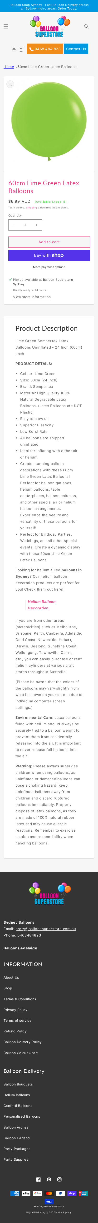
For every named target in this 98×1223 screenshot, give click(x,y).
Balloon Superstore (54, 1206)
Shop (8, 988)
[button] (9, 29)
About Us (11, 977)
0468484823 (29, 935)
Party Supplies (16, 1159)
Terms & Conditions (20, 999)
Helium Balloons (17, 1095)
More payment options (49, 267)
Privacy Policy (15, 1010)
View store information (32, 297)
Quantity (15, 215)
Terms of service (18, 1020)
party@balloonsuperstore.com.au (45, 929)
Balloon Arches (16, 1127)
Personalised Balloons (22, 1116)
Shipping (31, 207)
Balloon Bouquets (18, 1084)
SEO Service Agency (60, 1212)
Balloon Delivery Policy (23, 1042)
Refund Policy (15, 1031)
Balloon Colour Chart (21, 1053)
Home (9, 66)
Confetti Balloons (18, 1106)
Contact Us (76, 49)
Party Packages (17, 1149)
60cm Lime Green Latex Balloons (47, 66)
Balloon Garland (17, 1138)
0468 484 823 (47, 49)
